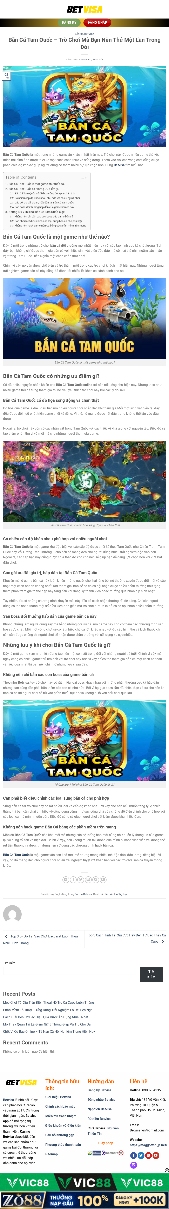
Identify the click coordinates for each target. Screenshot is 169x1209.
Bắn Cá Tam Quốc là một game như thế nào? (36, 184)
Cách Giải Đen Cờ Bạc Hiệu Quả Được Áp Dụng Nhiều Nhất (45, 1017)
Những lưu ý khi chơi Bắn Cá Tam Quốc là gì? (36, 212)
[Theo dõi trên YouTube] (156, 1155)
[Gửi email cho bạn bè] (88, 879)
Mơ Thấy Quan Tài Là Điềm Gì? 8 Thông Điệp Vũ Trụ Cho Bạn (48, 1024)
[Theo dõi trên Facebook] (133, 1155)
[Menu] (9, 9)
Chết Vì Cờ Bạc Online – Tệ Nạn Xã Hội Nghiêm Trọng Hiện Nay (49, 1032)
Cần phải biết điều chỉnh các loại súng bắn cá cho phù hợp (48, 221)
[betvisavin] (84, 9)
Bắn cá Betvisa (84, 34)
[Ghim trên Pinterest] (95, 879)
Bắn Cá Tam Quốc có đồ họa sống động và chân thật (45, 193)
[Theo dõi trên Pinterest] (148, 1155)
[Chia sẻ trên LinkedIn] (103, 879)
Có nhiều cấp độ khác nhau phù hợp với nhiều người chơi (47, 198)
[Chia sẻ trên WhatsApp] (65, 879)
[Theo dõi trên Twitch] (133, 1165)
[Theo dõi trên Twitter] (141, 1155)
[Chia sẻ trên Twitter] (80, 879)
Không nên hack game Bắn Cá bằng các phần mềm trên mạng (50, 225)
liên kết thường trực (116, 894)
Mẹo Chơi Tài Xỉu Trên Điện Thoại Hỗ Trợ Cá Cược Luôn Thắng (48, 1003)
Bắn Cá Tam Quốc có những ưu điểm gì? (33, 189)
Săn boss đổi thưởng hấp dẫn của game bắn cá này (44, 207)
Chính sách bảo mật (60, 1106)
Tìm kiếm (9, 963)
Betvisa (119, 165)
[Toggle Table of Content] (81, 177)
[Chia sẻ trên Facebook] (73, 879)
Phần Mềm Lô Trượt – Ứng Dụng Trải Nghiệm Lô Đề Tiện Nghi (48, 1010)
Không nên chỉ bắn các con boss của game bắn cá (44, 216)
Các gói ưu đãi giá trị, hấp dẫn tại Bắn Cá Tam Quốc (44, 202)
